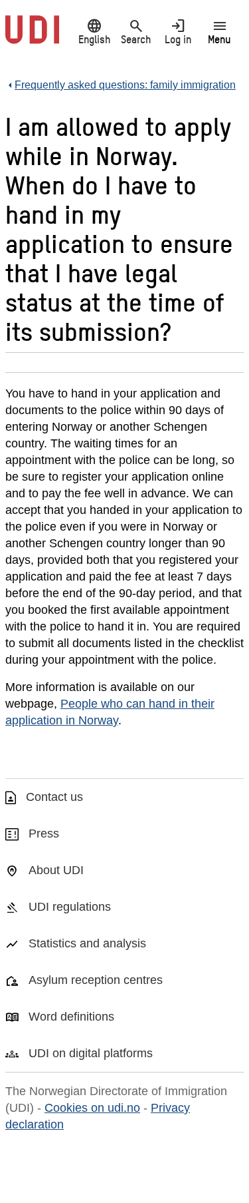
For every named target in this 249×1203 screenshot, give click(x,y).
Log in (178, 31)
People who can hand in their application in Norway (109, 712)
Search (136, 31)
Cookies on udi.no (92, 1107)
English (94, 31)
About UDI (56, 870)
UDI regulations (70, 906)
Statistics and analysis (87, 943)
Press (44, 833)
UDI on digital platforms (91, 1053)
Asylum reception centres (96, 980)
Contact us (54, 797)
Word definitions (71, 1016)
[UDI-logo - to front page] (32, 36)
